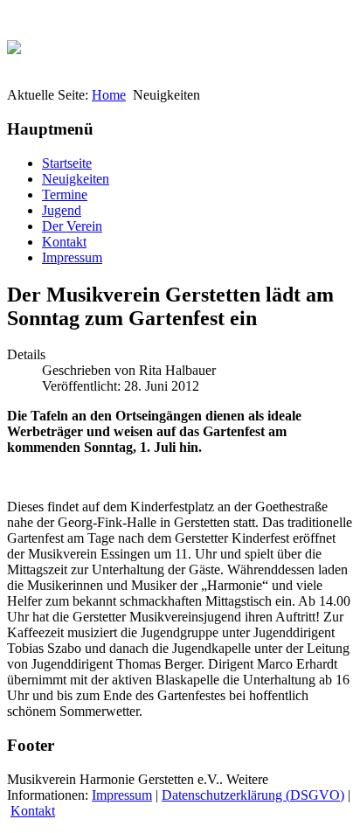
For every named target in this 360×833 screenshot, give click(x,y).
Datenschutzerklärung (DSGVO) (253, 795)
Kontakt (64, 241)
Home (109, 94)
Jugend (61, 210)
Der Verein (72, 226)
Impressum (72, 257)
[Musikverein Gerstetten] (14, 42)
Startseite (67, 163)
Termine (64, 194)
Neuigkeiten (75, 178)
